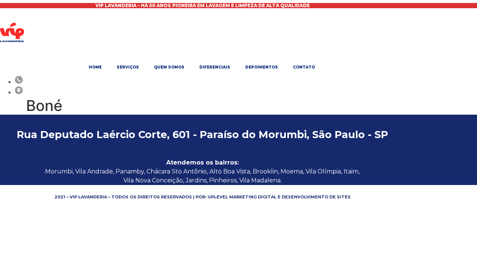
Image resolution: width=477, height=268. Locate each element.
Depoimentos (261, 67)
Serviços (128, 67)
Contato (304, 67)
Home (95, 67)
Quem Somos (169, 67)
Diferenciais (214, 67)
